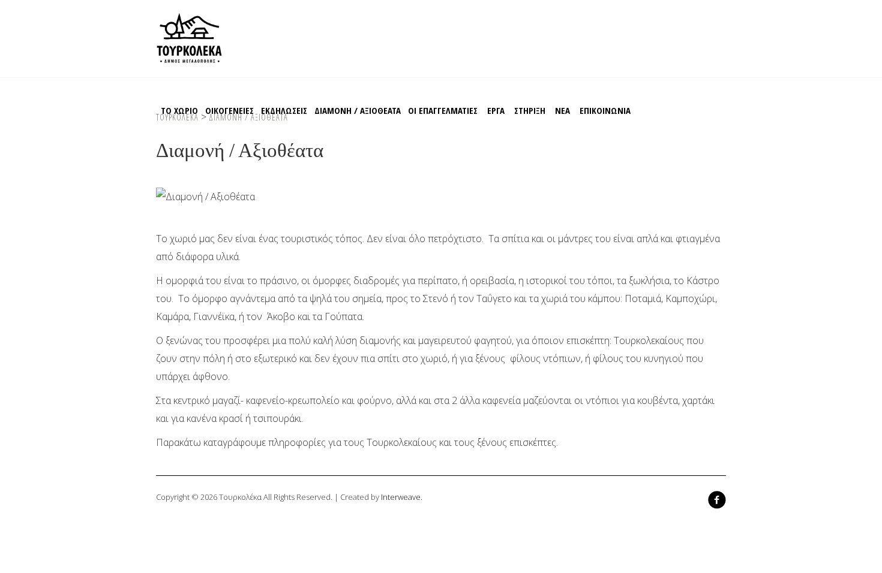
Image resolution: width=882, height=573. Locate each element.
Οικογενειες (229, 110)
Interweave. (401, 496)
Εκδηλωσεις (284, 110)
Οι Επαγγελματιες (443, 110)
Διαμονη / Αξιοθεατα (357, 110)
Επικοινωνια (605, 110)
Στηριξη (529, 110)
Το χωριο (179, 110)
